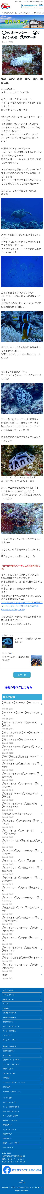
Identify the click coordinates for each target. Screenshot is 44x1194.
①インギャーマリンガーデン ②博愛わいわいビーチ (20, 929)
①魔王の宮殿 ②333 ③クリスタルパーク (20, 909)
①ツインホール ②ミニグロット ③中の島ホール (20, 785)
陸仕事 (5, 974)
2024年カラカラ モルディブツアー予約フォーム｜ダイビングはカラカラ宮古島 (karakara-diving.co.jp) (22, 606)
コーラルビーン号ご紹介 (11, 1064)
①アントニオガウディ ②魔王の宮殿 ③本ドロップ (20, 949)
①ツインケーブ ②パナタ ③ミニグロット (20, 939)
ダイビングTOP (8, 990)
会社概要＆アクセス (9, 1013)
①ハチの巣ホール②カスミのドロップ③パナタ (20, 765)
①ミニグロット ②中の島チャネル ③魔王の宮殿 (20, 869)
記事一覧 (22, 675)
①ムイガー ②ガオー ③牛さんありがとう (20, 714)
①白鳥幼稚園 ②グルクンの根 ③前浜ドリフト (20, 822)
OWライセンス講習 (9, 1073)
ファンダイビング (9, 995)
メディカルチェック (9, 1129)
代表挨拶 (6, 1008)
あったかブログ (8, 1147)
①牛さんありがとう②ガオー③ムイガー (20, 732)
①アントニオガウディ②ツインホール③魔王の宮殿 (20, 775)
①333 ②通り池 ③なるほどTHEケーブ (20, 756)
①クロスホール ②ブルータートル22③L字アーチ (18, 832)
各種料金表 (6, 1087)
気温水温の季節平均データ (11, 1091)
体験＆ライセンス (9, 999)
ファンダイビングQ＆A (10, 1116)
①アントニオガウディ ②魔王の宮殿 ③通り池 (20, 724)
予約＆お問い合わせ (9, 1017)
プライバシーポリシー (10, 1040)
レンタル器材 (7, 1098)
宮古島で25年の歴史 (9, 1046)
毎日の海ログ (7, 1134)
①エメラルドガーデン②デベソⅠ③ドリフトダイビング (21, 748)
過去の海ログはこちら (17, 687)
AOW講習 (6, 1078)
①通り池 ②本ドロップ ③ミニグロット (20, 704)
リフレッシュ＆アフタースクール (14, 1082)
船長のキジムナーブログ (11, 1143)
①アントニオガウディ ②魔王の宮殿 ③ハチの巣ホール (20, 805)
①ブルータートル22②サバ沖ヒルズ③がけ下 (21, 842)
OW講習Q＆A (7, 1125)
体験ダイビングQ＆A (10, 1120)
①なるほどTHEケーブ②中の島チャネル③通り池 (20, 795)
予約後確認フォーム (9, 1022)
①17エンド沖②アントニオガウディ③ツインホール (20, 852)
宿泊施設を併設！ (9, 1051)
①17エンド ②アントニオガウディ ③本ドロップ (20, 899)
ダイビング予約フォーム (11, 1026)
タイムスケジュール (9, 1102)
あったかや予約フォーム (11, 1111)
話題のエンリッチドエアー (11, 1060)
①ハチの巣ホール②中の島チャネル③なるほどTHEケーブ (20, 919)
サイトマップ (7, 1035)
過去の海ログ (7, 1138)
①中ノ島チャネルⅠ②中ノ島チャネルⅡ (19, 739)
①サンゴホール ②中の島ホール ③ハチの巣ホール (20, 879)
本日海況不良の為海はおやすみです (17, 813)
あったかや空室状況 (9, 1031)
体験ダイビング (8, 1069)
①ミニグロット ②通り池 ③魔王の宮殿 (20, 889)
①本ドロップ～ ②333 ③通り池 (18, 860)
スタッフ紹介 (7, 1055)
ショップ (6, 1004)
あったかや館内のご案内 (11, 1107)
